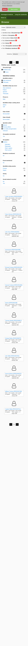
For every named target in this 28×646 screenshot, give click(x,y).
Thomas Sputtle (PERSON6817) (13, 320)
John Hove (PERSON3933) (12, 232)
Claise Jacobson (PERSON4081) (13, 196)
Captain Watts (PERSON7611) (13, 409)
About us (3, 17)
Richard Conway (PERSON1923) (13, 267)
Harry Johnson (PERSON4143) (13, 214)
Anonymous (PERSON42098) (12, 249)
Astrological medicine (7, 14)
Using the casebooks (21, 14)
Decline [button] (5, 9)
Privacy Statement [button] (7, 5)
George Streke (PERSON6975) (13, 338)
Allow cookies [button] (14, 9)
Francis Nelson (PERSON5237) (13, 373)
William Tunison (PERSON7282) (13, 391)
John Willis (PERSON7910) (12, 356)
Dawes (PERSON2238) (11, 302)
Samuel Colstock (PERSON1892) (13, 285)
